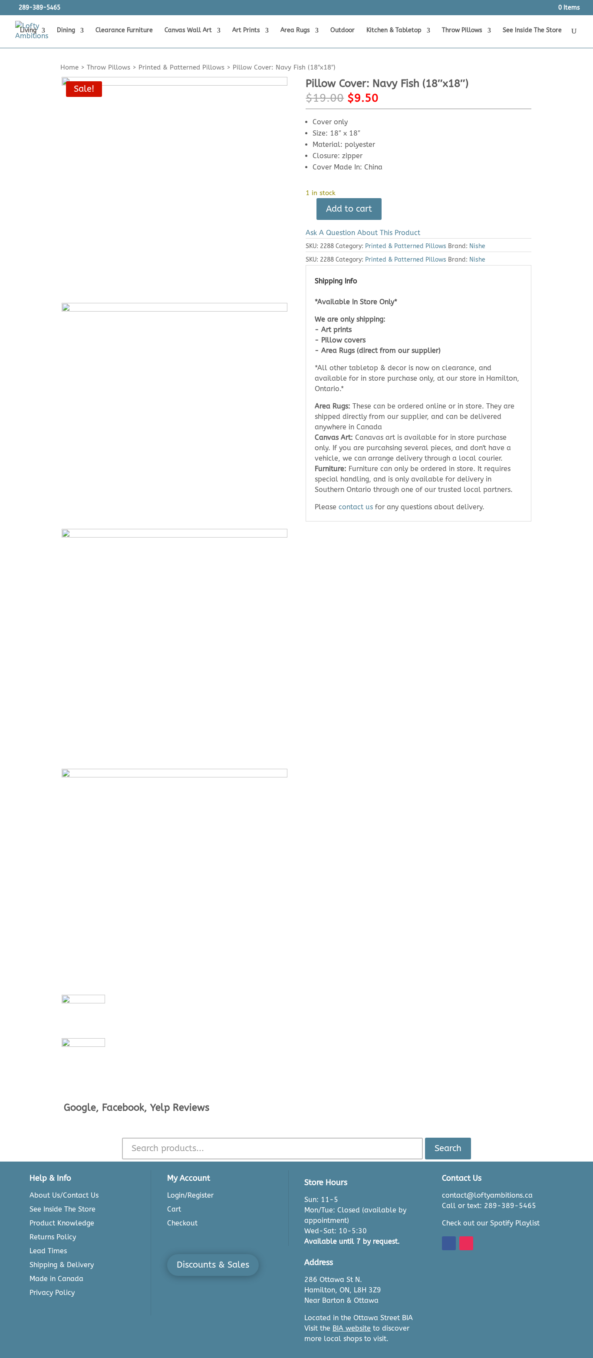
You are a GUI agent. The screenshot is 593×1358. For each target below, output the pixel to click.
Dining (66, 30)
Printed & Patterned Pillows (181, 67)
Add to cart (349, 209)
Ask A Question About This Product (363, 233)
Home (69, 67)
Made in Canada (56, 1279)
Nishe (477, 246)
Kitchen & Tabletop (394, 30)
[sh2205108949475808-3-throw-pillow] (174, 642)
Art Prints (246, 30)
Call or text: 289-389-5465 (489, 1206)
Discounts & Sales (213, 1265)
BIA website (352, 1328)
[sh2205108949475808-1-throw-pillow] (174, 190)
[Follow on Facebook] (449, 1243)
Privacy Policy (52, 1292)
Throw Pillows (462, 30)
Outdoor (342, 30)
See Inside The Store (532, 30)
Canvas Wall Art (188, 30)
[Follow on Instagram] (466, 1243)
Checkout (182, 1223)
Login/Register (190, 1195)
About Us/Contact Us (64, 1195)
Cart (174, 1209)
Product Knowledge (62, 1223)
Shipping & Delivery (62, 1265)
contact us (356, 507)
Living (28, 30)
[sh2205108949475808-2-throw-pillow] (174, 416)
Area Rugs (295, 30)
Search (448, 1148)
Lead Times (48, 1251)
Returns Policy (53, 1237)
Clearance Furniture (124, 30)
